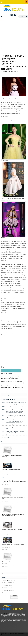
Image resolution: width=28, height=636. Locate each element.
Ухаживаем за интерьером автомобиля (11, 469)
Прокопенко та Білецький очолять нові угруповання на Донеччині (15, 416)
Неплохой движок (7, 585)
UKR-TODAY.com (4, 613)
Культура (13, 71)
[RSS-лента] (11, 15)
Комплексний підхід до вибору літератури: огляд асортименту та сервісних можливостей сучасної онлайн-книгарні (14, 422)
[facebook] (15, 15)
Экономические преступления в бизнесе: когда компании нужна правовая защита (13, 377)
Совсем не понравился (9, 592)
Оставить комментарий (11, 371)
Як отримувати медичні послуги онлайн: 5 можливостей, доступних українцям (16, 403)
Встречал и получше (8, 590)
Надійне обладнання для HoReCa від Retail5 (15, 427)
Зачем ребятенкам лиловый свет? (14, 406)
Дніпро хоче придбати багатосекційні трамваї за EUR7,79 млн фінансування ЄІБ (15, 433)
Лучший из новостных (8, 582)
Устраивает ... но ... (8, 587)
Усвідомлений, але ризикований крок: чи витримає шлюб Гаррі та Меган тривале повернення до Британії (15, 411)
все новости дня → (6, 437)
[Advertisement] (14, 39)
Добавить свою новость (7, 573)
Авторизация (20, 1)
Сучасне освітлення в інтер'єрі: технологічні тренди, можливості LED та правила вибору (12, 386)
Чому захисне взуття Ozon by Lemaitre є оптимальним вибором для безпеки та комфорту (13, 382)
